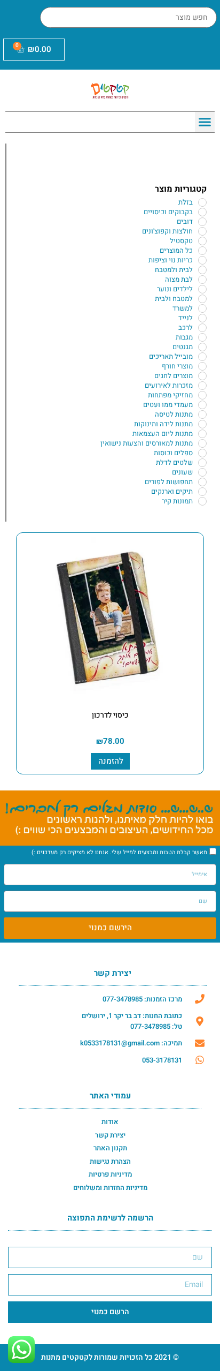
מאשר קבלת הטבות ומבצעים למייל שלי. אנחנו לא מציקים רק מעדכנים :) (119, 852)
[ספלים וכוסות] (202, 453)
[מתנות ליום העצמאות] (202, 434)
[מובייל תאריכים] (202, 356)
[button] (205, 122)
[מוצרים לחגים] (202, 376)
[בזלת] (202, 202)
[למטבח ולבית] (202, 299)
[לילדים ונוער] (202, 289)
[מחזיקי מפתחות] (202, 395)
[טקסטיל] (202, 241)
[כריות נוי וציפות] (202, 260)
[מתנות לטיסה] (202, 414)
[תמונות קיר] (202, 501)
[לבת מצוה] (202, 279)
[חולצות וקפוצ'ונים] (202, 231)
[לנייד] (202, 318)
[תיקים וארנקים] (202, 491)
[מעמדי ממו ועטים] (202, 405)
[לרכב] (202, 327)
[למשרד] (202, 308)
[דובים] (202, 221)
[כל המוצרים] (202, 250)
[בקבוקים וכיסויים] (202, 212)
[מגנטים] (202, 347)
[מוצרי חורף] (202, 366)
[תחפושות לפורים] (202, 482)
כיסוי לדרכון (110, 715)
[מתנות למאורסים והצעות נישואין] (202, 443)
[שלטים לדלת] (202, 462)
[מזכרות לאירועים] (202, 385)
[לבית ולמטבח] (202, 270)
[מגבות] (202, 337)
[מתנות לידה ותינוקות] (202, 424)
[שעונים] (202, 472)
